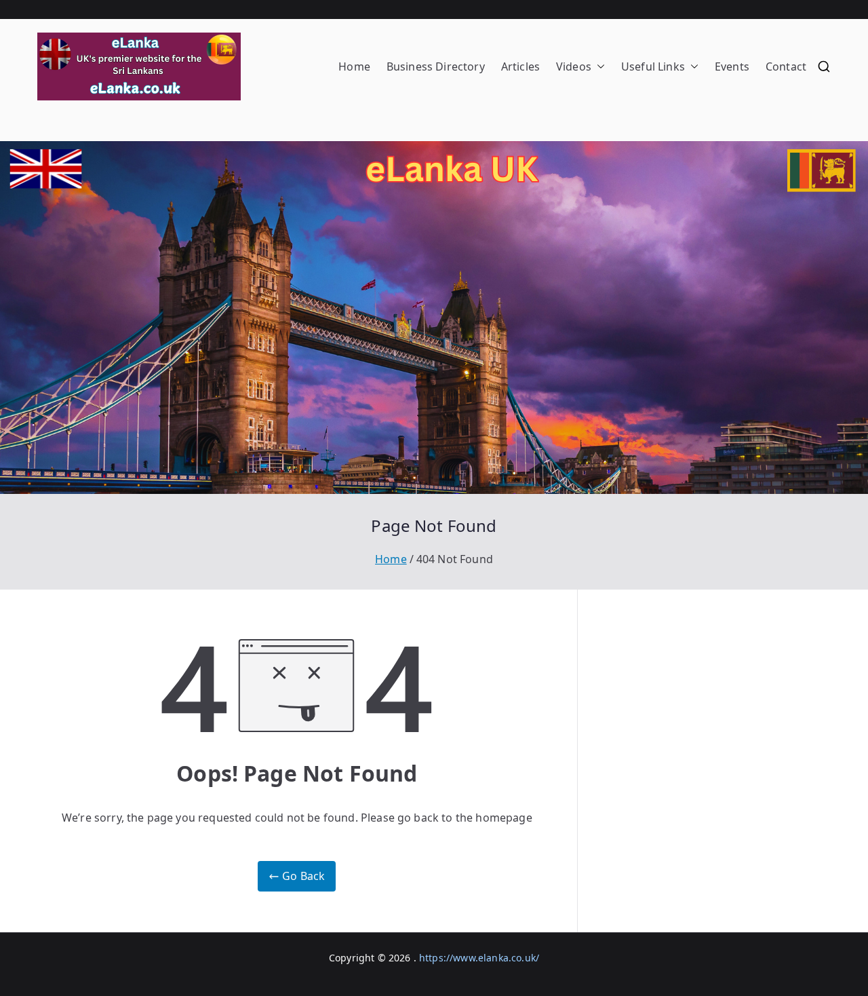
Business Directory (436, 66)
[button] (598, 67)
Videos (573, 66)
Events (732, 66)
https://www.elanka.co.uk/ (479, 957)
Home (354, 66)
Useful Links (653, 66)
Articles (520, 66)
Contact (786, 66)
